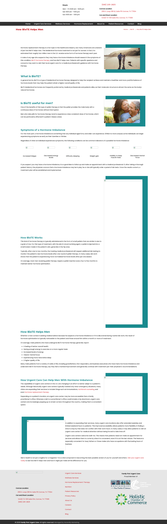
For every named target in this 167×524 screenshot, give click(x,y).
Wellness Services (72, 478)
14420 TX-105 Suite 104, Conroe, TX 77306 (116, 18)
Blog (66, 514)
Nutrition (68, 487)
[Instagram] (28, 506)
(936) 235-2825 (23, 502)
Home (126, 29)
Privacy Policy (70, 496)
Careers (68, 505)
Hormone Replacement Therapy (77, 482)
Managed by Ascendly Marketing (66, 522)
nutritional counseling (86, 389)
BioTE (132, 29)
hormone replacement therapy (37, 392)
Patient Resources (72, 491)
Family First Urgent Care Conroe (29, 9)
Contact (68, 509)
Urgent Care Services (73, 473)
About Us (68, 500)
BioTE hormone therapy (40, 60)
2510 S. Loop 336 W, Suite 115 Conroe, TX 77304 (117, 11)
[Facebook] (18, 506)
